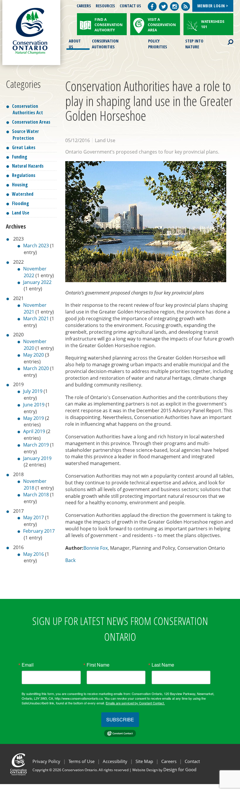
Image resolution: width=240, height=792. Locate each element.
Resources (105, 5)
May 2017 (33, 517)
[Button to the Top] (235, 757)
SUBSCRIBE (120, 719)
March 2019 (36, 445)
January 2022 (37, 282)
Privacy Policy (46, 761)
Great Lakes (23, 147)
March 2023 (36, 245)
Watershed (22, 194)
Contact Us (130, 5)
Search (225, 38)
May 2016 (33, 554)
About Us (75, 43)
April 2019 (34, 431)
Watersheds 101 (212, 24)
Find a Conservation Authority (109, 25)
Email (28, 664)
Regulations (23, 175)
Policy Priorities (157, 43)
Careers (84, 5)
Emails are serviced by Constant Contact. (135, 703)
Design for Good (179, 769)
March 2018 (36, 494)
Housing (20, 184)
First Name (98, 664)
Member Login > (212, 5)
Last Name (163, 664)
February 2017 (39, 531)
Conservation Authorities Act (27, 109)
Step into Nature (194, 43)
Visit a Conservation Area (162, 25)
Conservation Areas (31, 122)
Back (70, 560)
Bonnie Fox (95, 548)
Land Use (20, 213)
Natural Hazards (28, 166)
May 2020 (33, 355)
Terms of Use (81, 761)
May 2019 (33, 418)
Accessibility (115, 761)
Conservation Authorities (105, 43)
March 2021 (36, 318)
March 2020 (36, 368)
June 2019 (33, 404)
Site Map (144, 761)
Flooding (20, 203)
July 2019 (32, 391)
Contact (192, 761)
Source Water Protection (25, 134)
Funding (19, 157)
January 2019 (37, 458)
